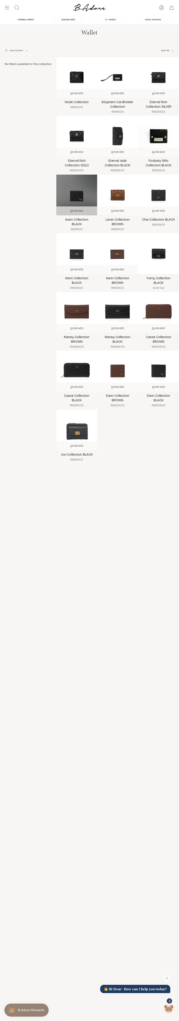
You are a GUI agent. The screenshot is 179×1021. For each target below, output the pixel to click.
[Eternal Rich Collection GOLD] (76, 136)
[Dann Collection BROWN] (117, 371)
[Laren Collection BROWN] (117, 195)
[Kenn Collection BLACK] (76, 253)
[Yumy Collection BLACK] (158, 253)
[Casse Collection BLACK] (76, 371)
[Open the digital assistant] (168, 1008)
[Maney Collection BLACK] (117, 312)
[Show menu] (7, 8)
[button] (17, 8)
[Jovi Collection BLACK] (76, 430)
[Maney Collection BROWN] (76, 312)
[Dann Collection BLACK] (158, 371)
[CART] (172, 8)
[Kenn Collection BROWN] (117, 253)
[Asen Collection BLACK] (76, 195)
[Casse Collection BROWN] (158, 312)
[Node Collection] (76, 77)
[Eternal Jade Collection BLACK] (117, 136)
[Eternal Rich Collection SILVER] (158, 77)
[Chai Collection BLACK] (158, 195)
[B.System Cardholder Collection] (117, 77)
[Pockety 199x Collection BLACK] (158, 136)
